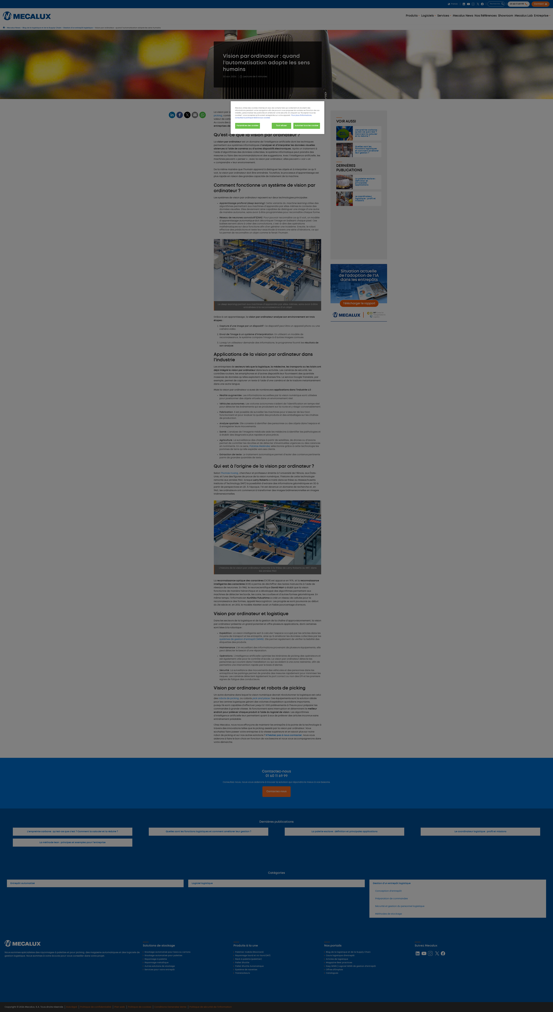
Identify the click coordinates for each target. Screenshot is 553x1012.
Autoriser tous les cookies (306, 125)
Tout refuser (281, 125)
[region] (277, 117)
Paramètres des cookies (247, 125)
